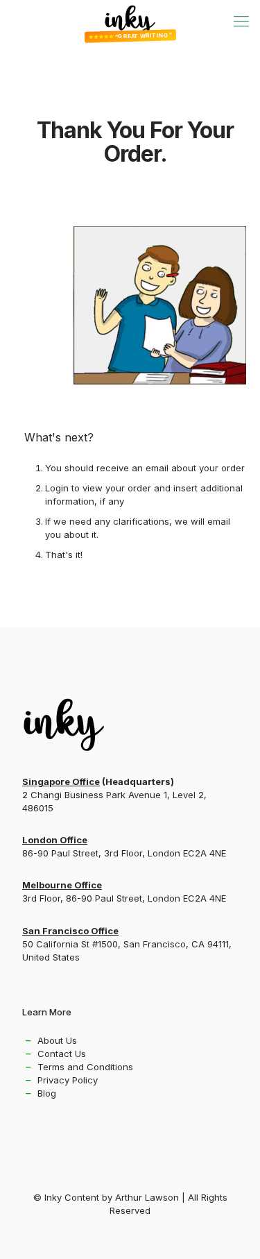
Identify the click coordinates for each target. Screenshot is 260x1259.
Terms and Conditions (85, 1066)
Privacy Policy (67, 1079)
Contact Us (61, 1053)
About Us (57, 1040)
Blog (46, 1093)
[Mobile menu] (241, 21)
